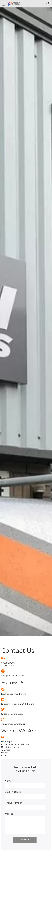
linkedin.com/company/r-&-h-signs (17, 704)
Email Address (13, 792)
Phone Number (14, 803)
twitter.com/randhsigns (12, 714)
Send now (24, 840)
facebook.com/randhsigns (13, 694)
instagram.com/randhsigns (13, 724)
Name (9, 781)
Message (10, 814)
